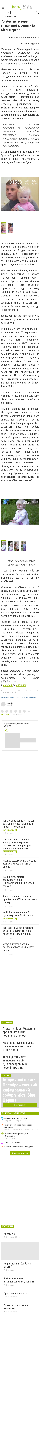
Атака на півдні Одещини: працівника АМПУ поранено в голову (20, 899)
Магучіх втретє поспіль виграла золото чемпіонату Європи (18, 947)
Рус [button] (8, 12)
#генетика (24, 698)
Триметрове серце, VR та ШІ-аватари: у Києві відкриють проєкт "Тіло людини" (19, 823)
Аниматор (9, 1233)
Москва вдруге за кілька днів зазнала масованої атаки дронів (19, 863)
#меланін (32, 698)
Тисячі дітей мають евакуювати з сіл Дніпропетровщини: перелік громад (19, 881)
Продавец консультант (16, 1293)
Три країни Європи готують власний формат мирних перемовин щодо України (18, 930)
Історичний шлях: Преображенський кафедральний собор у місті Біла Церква (20, 1090)
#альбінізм (5, 698)
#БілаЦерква (14, 698)
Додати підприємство (20, 1153)
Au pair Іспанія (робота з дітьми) (17, 1265)
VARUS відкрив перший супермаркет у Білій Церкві (18, 914)
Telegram (8, 685)
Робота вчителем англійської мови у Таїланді (19, 1280)
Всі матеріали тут (20, 1105)
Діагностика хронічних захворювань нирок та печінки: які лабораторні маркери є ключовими (17, 844)
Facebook (21, 685)
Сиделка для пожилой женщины (16, 1307)
